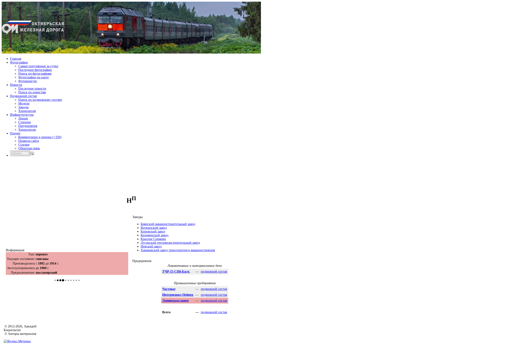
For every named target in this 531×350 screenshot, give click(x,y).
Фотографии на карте (33, 77)
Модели (23, 103)
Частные (168, 289)
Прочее (15, 133)
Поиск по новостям (32, 92)
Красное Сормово (153, 239)
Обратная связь (29, 148)
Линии (23, 118)
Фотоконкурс (27, 81)
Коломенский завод (154, 235)
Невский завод (151, 246)
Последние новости (32, 88)
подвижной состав (214, 271)
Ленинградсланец (175, 300)
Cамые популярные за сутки (38, 66)
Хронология (27, 111)
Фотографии (19, 62)
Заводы (23, 107)
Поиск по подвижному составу (40, 99)
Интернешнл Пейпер (177, 294)
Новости (16, 85)
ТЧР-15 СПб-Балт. (176, 271)
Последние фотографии (35, 70)
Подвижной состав (23, 96)
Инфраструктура (22, 114)
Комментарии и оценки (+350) (39, 137)
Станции (24, 122)
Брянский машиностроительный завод (168, 224)
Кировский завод (153, 231)
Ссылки (23, 144)
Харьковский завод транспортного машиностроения (178, 250)
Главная (15, 58)
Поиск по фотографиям (34, 73)
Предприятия (27, 126)
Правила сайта (28, 141)
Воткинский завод (154, 227)
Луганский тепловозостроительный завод (170, 242)
